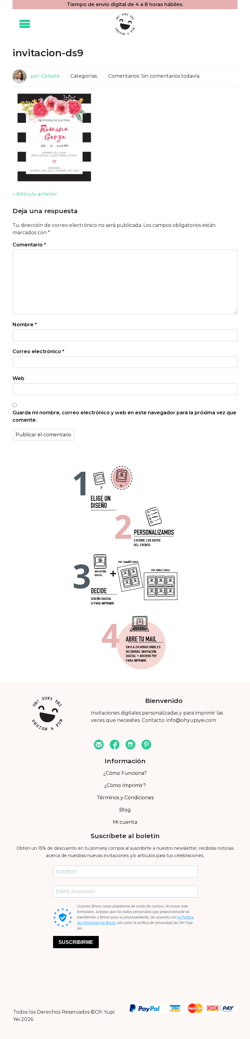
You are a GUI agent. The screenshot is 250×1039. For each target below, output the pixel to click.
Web (18, 378)
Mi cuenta (125, 822)
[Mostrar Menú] (25, 24)
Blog (125, 810)
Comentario (29, 245)
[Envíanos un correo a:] (99, 745)
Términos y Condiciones (125, 798)
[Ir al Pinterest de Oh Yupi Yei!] (146, 745)
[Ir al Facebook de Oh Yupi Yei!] (115, 745)
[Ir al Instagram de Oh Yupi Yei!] (130, 745)
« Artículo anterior (34, 194)
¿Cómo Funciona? (125, 773)
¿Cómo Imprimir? (125, 785)
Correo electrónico (38, 351)
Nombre (24, 324)
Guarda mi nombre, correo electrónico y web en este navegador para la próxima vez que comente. (124, 416)
